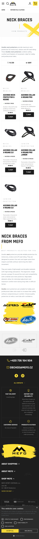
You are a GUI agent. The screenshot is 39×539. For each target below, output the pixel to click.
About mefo (9, 471)
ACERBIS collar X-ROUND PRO (28, 96)
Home (3, 10)
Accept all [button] (10, 531)
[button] (19, 536)
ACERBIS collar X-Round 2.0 (10, 151)
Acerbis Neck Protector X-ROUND (9, 97)
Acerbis (4, 289)
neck (8, 254)
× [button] (37, 507)
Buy (10, 117)
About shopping (11, 463)
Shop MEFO (8, 478)
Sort (28, 63)
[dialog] (19, 522)
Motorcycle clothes (17, 10)
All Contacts (19, 383)
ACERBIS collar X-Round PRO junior (28, 152)
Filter (10, 63)
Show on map (8, 491)
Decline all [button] (28, 531)
